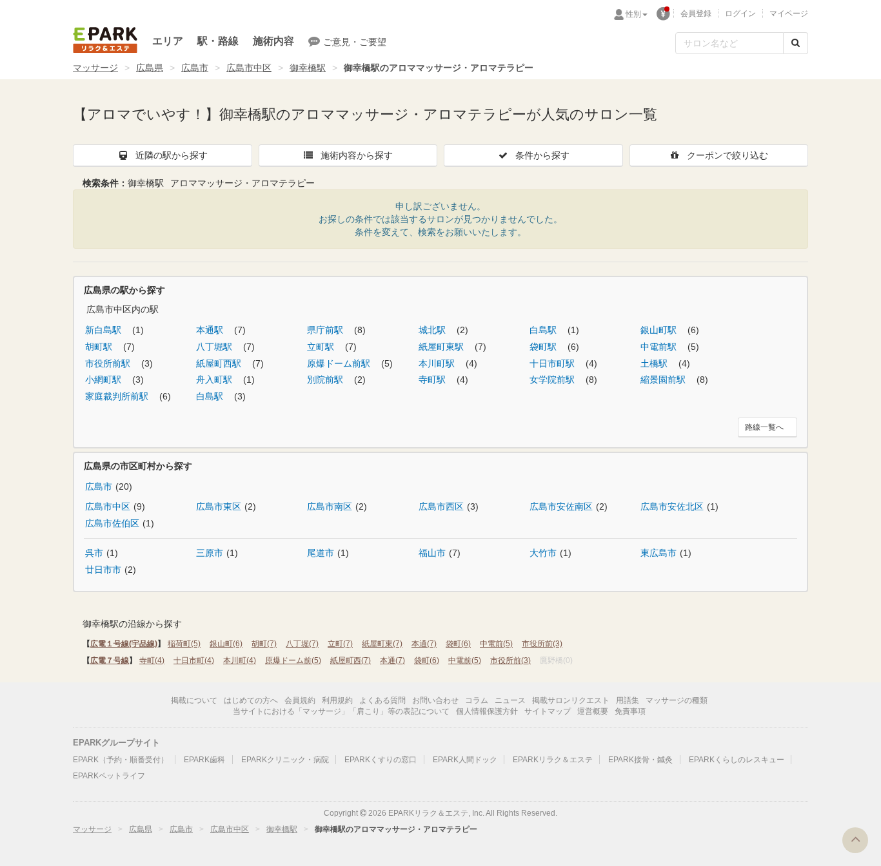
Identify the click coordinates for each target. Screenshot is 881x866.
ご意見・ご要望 (354, 42)
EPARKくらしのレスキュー (736, 759)
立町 (340, 643)
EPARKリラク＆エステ (105, 40)
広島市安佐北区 (672, 506)
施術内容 (273, 40)
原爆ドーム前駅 (340, 363)
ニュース (510, 700)
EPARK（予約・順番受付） (120, 759)
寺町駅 (433, 379)
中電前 (496, 643)
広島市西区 (441, 506)
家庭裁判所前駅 (118, 396)
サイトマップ (547, 711)
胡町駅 (100, 347)
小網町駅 (104, 379)
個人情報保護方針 (487, 711)
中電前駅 (659, 347)
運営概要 (592, 711)
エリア (167, 40)
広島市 (194, 68)
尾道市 (320, 553)
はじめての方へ (251, 700)
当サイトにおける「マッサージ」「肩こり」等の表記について (341, 711)
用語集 (627, 700)
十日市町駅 (553, 363)
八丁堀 (302, 643)
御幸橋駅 (308, 68)
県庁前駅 (326, 330)
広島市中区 (249, 68)
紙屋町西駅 (220, 363)
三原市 (209, 553)
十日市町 (193, 660)
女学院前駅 (553, 379)
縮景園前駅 (664, 379)
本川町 (239, 660)
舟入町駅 (215, 379)
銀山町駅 (659, 330)
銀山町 (226, 643)
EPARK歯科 (204, 759)
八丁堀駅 (215, 347)
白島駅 (544, 330)
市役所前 (542, 643)
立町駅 (322, 347)
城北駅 (433, 330)
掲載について (194, 700)
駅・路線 (218, 40)
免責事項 (630, 711)
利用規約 (337, 700)
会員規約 (299, 700)
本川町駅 (438, 363)
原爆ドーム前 (293, 660)
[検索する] (795, 43)
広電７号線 (109, 660)
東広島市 (658, 553)
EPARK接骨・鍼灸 (640, 759)
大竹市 (543, 553)
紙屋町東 (382, 643)
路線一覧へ (764, 427)
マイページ (788, 13)
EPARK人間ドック (465, 759)
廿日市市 (103, 569)
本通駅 (211, 330)
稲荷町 (184, 643)
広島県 (149, 68)
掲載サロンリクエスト (570, 700)
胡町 (264, 643)
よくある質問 (382, 700)
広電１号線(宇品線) (123, 643)
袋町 (458, 643)
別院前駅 (326, 379)
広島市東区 (218, 506)
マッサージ (95, 68)
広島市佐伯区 (112, 523)
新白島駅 (104, 330)
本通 (424, 643)
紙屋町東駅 (442, 347)
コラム (476, 700)
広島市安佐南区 (561, 506)
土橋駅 (655, 363)
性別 (633, 14)
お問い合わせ (435, 700)
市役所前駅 (109, 363)
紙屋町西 (350, 660)
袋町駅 (544, 347)
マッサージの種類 (677, 700)
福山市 (432, 553)
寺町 (151, 660)
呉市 (94, 553)
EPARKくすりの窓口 (380, 759)
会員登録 (695, 13)
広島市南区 (329, 506)
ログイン (740, 13)
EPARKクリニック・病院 (285, 759)
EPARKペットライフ (109, 775)
